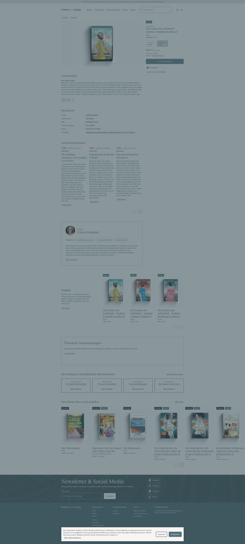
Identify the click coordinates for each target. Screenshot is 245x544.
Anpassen (161, 534)
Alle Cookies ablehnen (72, 538)
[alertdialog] (122, 534)
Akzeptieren (175, 534)
